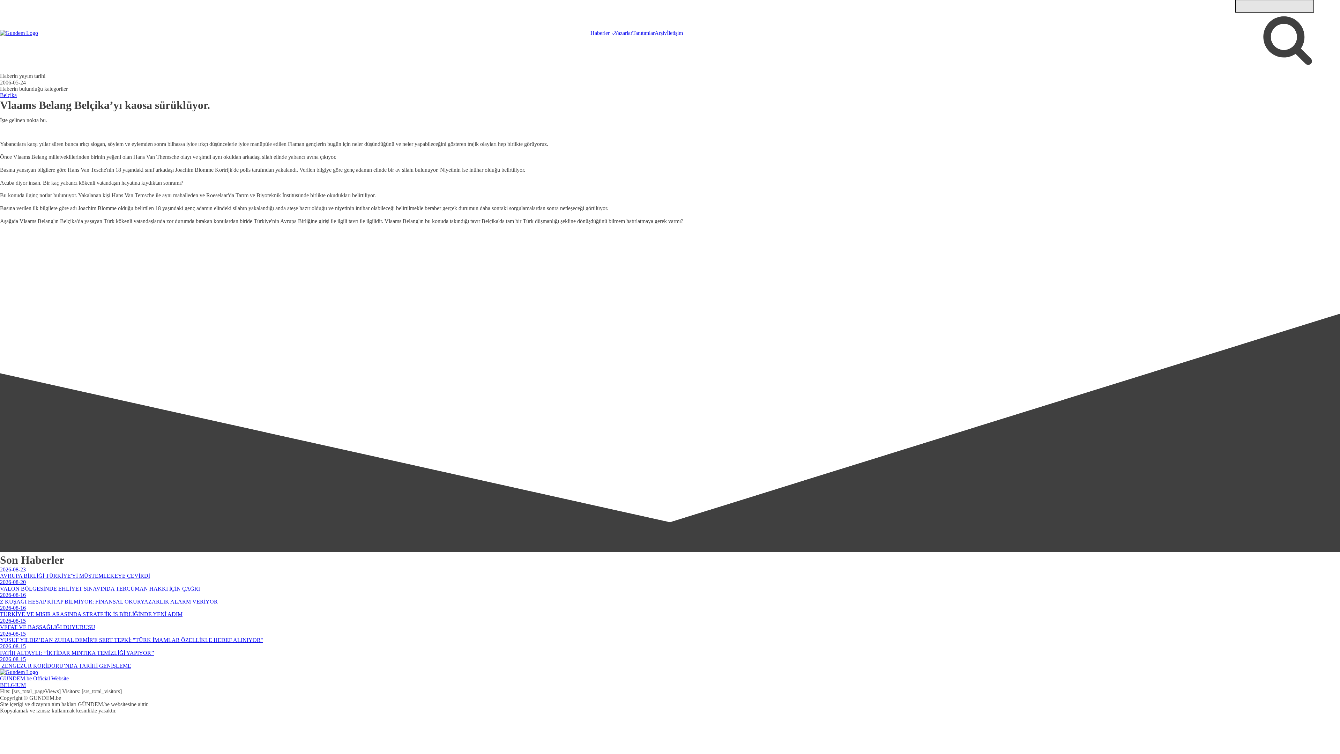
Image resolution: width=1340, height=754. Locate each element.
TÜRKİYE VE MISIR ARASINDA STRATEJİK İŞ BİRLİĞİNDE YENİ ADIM (91, 614)
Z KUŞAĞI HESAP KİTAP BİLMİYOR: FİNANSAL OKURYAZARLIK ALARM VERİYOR (109, 602)
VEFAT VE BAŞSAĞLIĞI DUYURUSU (47, 627)
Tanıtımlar (643, 33)
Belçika (8, 95)
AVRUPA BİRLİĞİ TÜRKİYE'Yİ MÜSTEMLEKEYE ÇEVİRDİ (75, 576)
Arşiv (661, 33)
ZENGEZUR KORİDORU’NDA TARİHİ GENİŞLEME (65, 666)
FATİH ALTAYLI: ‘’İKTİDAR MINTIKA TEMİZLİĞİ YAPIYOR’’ (77, 653)
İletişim (675, 33)
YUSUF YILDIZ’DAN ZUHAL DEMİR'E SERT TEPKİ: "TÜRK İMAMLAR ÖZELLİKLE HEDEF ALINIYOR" (131, 640)
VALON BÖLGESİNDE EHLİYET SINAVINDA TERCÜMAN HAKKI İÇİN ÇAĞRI (100, 589)
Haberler (600, 33)
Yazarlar (623, 33)
